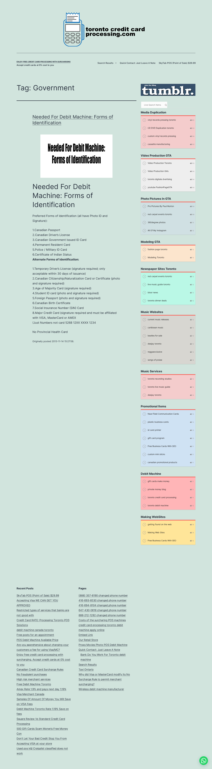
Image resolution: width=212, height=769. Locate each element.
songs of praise (154, 360)
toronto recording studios (159, 379)
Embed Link (86, 634)
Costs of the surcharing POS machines (102, 620)
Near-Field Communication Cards (163, 414)
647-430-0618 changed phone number (102, 610)
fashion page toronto (157, 249)
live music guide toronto (158, 284)
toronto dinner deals (157, 300)
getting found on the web (159, 524)
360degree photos (156, 222)
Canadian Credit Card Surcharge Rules (40, 669)
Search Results (105, 63)
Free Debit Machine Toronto (34, 684)
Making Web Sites (156, 532)
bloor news (152, 292)
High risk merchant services (33, 679)
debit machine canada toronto (35, 629)
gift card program (155, 438)
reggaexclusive (154, 352)
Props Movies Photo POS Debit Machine (103, 644)
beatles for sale (154, 335)
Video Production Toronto (159, 163)
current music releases (158, 319)
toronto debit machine (157, 505)
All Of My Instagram (156, 230)
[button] (203, 760)
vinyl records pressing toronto (161, 120)
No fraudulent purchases (32, 674)
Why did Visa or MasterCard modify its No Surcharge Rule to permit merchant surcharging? (104, 679)
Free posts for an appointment (35, 634)
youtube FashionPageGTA (159, 187)
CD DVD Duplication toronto (160, 128)
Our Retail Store (88, 639)
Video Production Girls (157, 171)
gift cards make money (158, 481)
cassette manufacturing (158, 144)
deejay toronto (154, 343)
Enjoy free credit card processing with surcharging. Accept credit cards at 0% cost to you (43, 659)
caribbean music (155, 327)
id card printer (154, 430)
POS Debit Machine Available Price (37, 639)
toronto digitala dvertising (159, 179)
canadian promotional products (162, 462)
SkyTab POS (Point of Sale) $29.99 (177, 63)
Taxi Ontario (86, 669)
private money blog (156, 489)
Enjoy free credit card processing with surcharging (44, 62)
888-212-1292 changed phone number (102, 615)
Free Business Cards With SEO (161, 446)
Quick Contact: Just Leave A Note (137, 63)
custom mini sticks (156, 454)
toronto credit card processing (161, 497)
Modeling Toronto (155, 257)
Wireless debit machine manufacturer (101, 689)
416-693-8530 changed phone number (102, 600)
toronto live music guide (158, 387)
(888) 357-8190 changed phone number (103, 595)
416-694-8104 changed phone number (102, 605)
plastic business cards (158, 422)
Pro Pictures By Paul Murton (160, 206)
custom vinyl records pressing (161, 136)
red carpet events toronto (159, 214)
